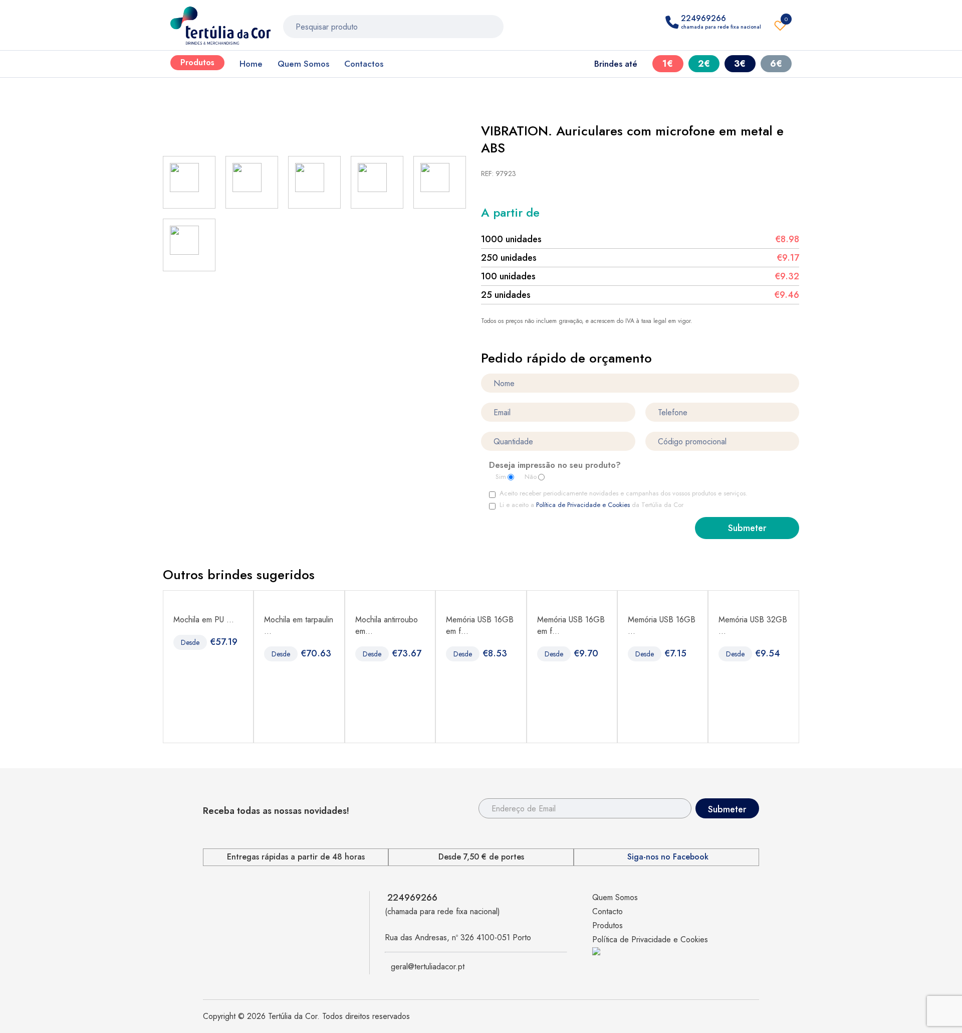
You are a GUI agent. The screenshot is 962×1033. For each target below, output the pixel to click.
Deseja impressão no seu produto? (555, 466)
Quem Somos (303, 64)
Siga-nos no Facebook (667, 857)
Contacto (607, 911)
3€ (740, 63)
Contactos (363, 64)
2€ (704, 63)
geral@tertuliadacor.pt (427, 966)
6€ (776, 63)
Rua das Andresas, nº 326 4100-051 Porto (458, 937)
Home (251, 64)
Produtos (197, 62)
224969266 (412, 897)
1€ (667, 63)
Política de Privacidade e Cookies (583, 504)
